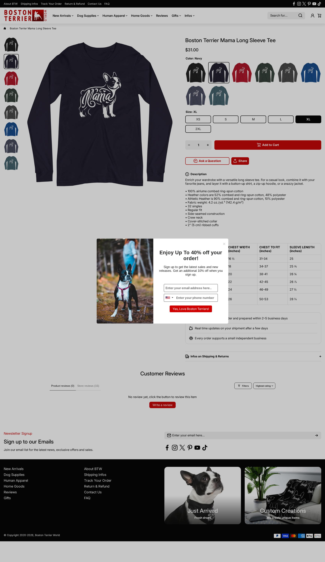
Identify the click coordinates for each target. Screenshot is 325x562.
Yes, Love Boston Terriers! (191, 309)
